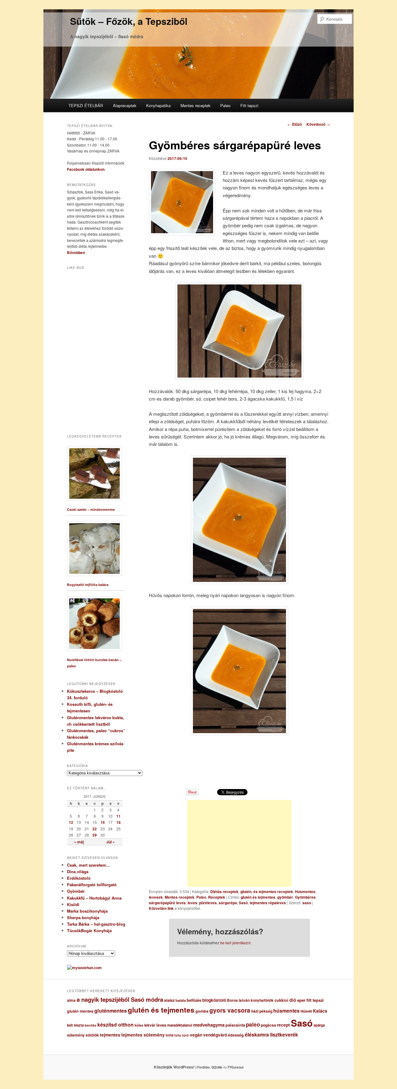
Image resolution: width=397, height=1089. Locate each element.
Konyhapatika (158, 105)
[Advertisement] (239, 843)
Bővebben (76, 252)
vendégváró (215, 1035)
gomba (201, 1011)
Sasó (243, 902)
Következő (318, 124)
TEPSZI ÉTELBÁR (86, 105)
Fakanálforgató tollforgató (92, 884)
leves (192, 902)
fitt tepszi (315, 1000)
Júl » (110, 842)
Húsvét (306, 1011)
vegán (196, 1035)
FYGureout (235, 1067)
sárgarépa (228, 902)
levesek (156, 897)
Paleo (225, 105)
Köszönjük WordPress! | (183, 1067)
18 (118, 822)
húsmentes (286, 1010)
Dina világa (77, 871)
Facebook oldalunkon (86, 169)
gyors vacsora (229, 1010)
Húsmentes (305, 891)
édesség (236, 1035)
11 (118, 816)
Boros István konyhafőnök (250, 1000)
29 (94, 835)
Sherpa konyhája (83, 917)
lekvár (149, 1025)
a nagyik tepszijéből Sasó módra (120, 999)
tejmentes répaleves (268, 902)
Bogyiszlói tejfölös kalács (88, 584)
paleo (253, 1024)
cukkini (281, 1000)
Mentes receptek (196, 105)
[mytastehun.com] (84, 967)
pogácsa (268, 1025)
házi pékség (261, 1011)
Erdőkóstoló (79, 878)
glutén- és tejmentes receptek (266, 891)
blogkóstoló (214, 1000)
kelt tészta (75, 1025)
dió (292, 1000)
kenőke (90, 1025)
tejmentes (110, 1035)
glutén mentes (80, 1011)
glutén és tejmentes (258, 897)
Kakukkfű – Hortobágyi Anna (94, 898)
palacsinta (235, 1025)
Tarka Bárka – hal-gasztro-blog (96, 924)
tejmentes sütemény (143, 1035)
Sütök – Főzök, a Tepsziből (128, 21)
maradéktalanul (179, 1025)
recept (283, 1025)
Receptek (216, 897)
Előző (295, 124)
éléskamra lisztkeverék (271, 1034)
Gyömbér (76, 891)
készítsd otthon (115, 1024)
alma (71, 1000)
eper (301, 1000)
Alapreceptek (124, 105)
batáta (181, 1000)
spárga (319, 1025)
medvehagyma (209, 1024)
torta (169, 1035)
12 (71, 822)
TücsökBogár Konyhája (89, 930)
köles (139, 1025)
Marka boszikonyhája (87, 911)
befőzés (194, 1000)
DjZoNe (217, 1067)
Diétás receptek (224, 891)
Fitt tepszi (249, 105)
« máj (79, 842)
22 (94, 829)
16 (102, 822)
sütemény (76, 1035)
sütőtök (92, 1035)
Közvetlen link (162, 908)
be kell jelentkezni (235, 942)
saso (306, 902)
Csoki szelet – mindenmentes (91, 509)
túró (185, 1035)
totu (177, 1035)
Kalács (320, 1011)
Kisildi (73, 904)
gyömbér (285, 897)
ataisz (169, 1000)
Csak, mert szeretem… (88, 865)
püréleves (208, 902)
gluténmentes (110, 1010)
